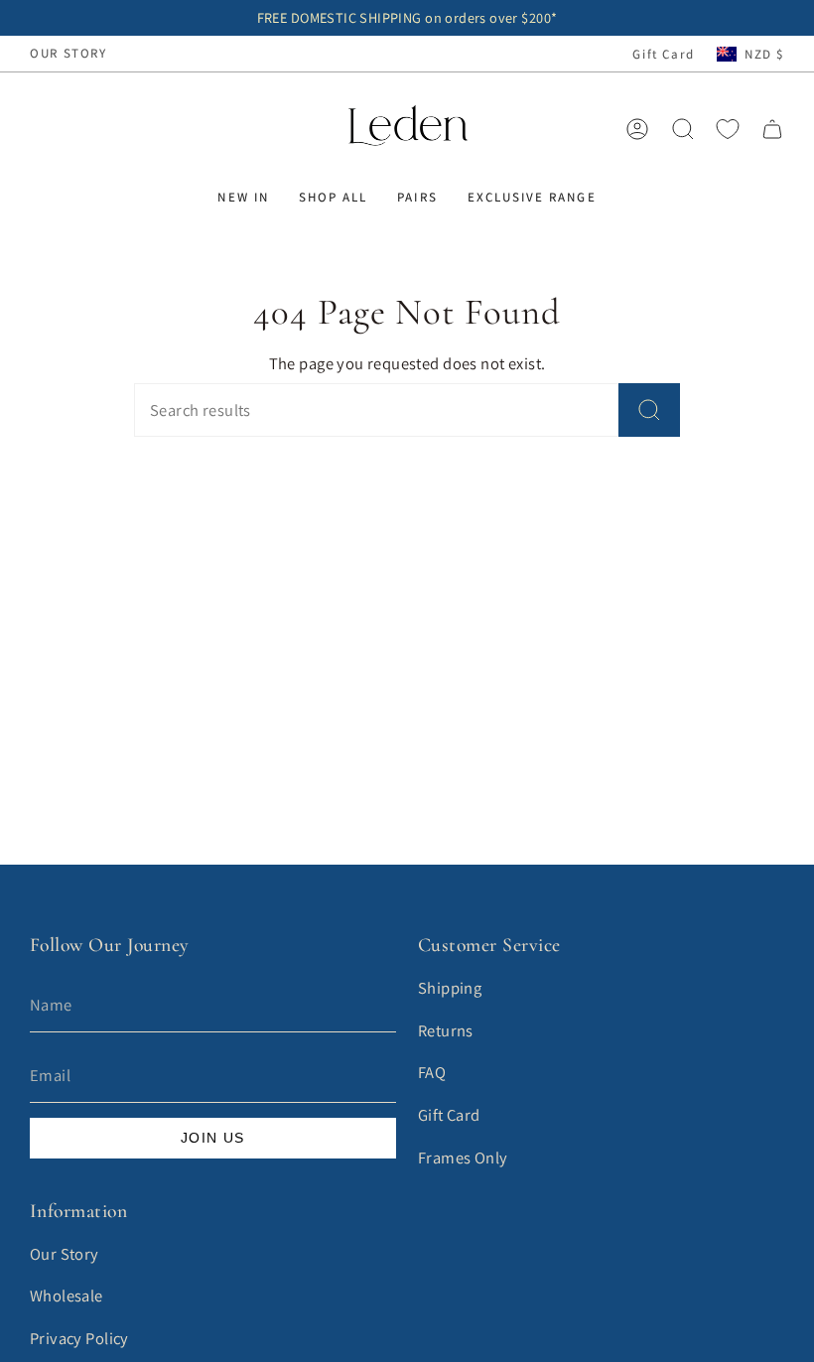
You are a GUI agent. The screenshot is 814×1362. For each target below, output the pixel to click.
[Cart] (772, 129)
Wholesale (66, 1295)
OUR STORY (68, 53)
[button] (243, 197)
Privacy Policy (79, 1338)
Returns (446, 1030)
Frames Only (463, 1157)
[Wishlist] (727, 129)
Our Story (64, 1254)
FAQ (432, 1072)
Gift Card (663, 54)
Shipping (449, 988)
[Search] (649, 410)
